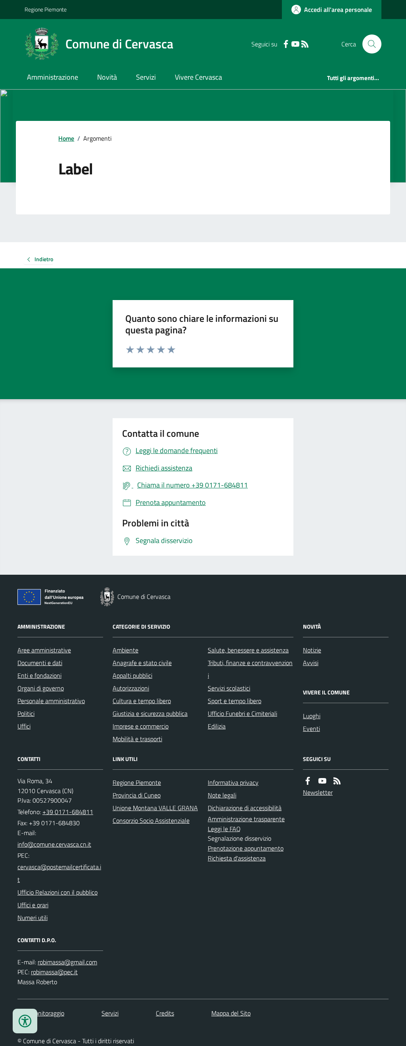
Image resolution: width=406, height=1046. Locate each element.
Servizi (146, 77)
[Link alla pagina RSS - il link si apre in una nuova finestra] (305, 44)
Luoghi (311, 716)
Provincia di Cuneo (137, 795)
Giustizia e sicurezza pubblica (150, 713)
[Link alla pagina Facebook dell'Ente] (307, 781)
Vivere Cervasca (198, 77)
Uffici (24, 726)
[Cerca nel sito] (368, 44)
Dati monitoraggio (40, 1013)
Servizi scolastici (229, 688)
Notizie (312, 650)
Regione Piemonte (46, 9)
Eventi (311, 728)
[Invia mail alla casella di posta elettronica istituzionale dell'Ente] (54, 844)
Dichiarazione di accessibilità (245, 808)
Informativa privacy (233, 782)
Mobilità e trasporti (137, 739)
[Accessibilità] (25, 1021)
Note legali (222, 795)
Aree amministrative (44, 650)
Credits (165, 1013)
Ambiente (125, 650)
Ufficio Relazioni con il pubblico (57, 892)
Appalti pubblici (132, 675)
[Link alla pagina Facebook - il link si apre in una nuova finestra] (286, 44)
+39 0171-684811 (67, 812)
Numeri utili (32, 917)
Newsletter (318, 792)
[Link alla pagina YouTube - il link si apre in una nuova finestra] (295, 44)
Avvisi (310, 662)
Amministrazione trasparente (246, 819)
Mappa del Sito (231, 1013)
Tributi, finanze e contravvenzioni (250, 669)
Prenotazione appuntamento (245, 848)
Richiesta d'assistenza (237, 858)
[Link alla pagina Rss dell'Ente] (337, 781)
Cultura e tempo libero (142, 701)
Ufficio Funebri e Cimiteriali (242, 713)
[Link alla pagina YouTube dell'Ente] (322, 781)
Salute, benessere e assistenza (248, 650)
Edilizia (217, 726)
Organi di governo (40, 688)
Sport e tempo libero (234, 701)
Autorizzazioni (131, 688)
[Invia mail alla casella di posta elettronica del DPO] (67, 962)
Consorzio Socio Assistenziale (151, 820)
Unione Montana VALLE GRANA (155, 808)
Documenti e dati (39, 662)
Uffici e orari (32, 905)
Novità (107, 77)
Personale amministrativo (51, 701)
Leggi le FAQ (224, 829)
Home (66, 138)
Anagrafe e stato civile (142, 662)
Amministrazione (52, 77)
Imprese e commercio (141, 726)
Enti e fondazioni (39, 675)
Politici (25, 713)
